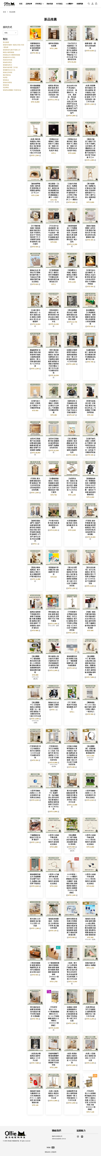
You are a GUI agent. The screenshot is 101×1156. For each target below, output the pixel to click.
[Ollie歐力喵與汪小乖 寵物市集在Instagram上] (78, 1137)
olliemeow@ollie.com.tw (59, 1138)
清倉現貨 (50, 4)
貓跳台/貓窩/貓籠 (8, 52)
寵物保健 (6, 85)
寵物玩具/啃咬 (7, 72)
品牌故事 (29, 4)
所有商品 (38, 4)
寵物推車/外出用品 (9, 57)
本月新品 (59, 4)
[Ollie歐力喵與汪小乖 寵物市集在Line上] (82, 1137)
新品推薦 (6, 42)
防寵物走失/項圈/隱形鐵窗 (11, 55)
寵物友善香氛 (7, 82)
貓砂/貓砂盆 (7, 75)
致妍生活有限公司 (57, 1136)
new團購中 (69, 4)
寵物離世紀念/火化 (9, 70)
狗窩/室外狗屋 (7, 60)
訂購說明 (53, 1152)
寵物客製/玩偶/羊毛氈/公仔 (11, 50)
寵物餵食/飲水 (7, 65)
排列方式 (7, 27)
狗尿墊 (5, 77)
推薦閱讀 (80, 4)
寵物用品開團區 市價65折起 (12, 90)
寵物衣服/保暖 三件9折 (10, 67)
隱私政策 (47, 1152)
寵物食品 (6, 80)
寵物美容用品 (7, 62)
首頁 (20, 4)
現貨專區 (6, 87)
